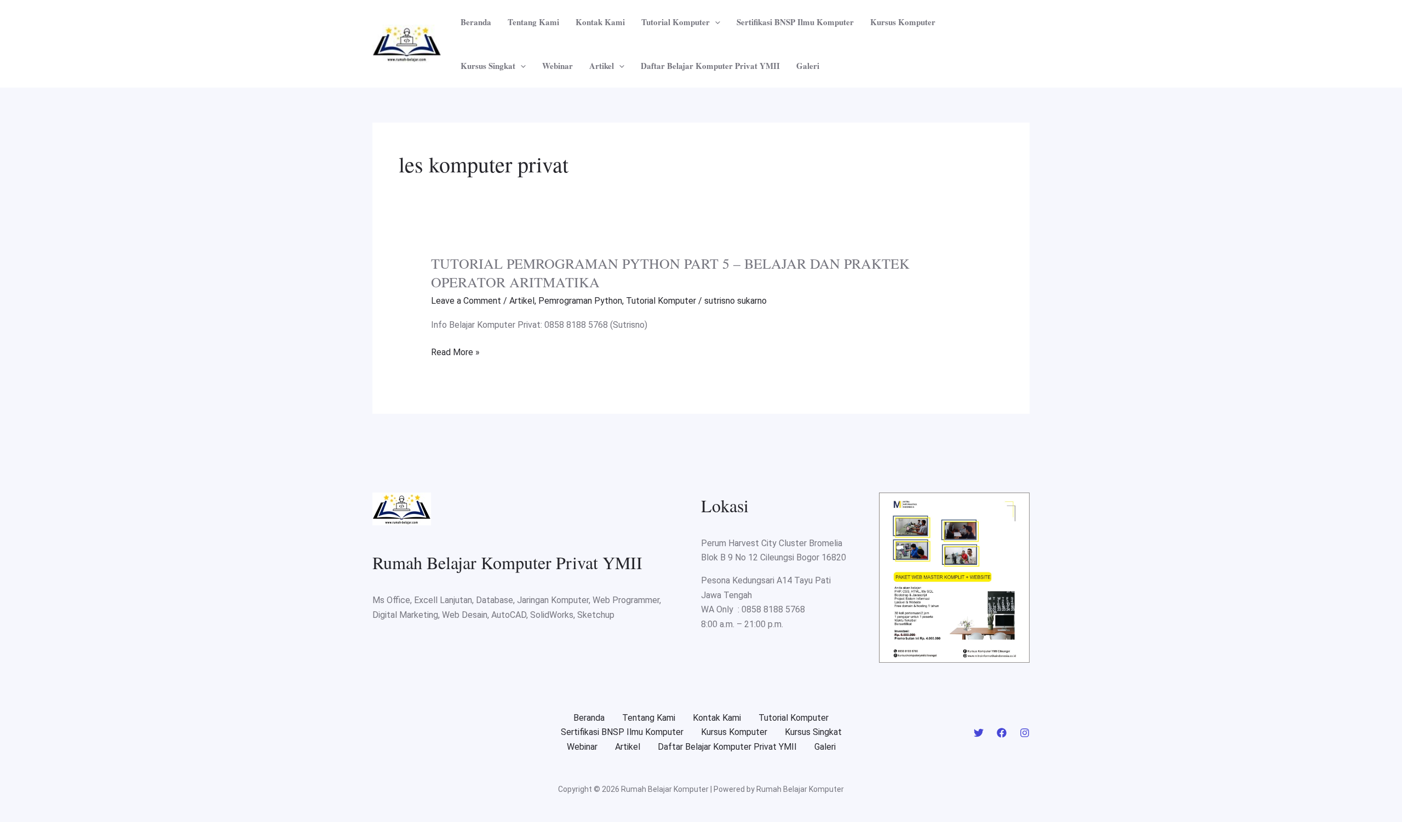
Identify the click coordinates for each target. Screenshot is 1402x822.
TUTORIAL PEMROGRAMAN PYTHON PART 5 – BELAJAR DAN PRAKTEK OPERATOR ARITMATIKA (670, 272)
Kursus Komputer (902, 22)
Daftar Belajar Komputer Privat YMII (710, 66)
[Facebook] (1002, 733)
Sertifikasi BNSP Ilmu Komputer (795, 22)
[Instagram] (1025, 733)
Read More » (455, 352)
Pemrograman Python (580, 301)
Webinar (557, 66)
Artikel (601, 66)
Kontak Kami (600, 22)
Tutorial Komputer (675, 22)
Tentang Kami (533, 22)
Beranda (476, 22)
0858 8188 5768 (773, 609)
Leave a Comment (466, 301)
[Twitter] (979, 733)
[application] (715, 22)
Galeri (807, 66)
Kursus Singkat (488, 66)
